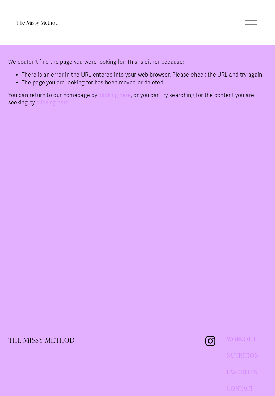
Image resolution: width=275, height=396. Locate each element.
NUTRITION (243, 355)
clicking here (114, 95)
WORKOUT (241, 339)
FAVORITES (242, 372)
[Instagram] (210, 341)
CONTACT (240, 388)
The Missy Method (37, 22)
